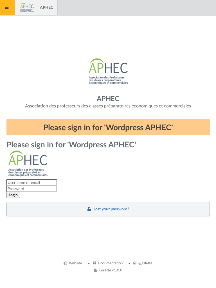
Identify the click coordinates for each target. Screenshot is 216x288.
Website (75, 263)
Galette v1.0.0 (110, 270)
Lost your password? (111, 208)
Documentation (110, 263)
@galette (145, 263)
